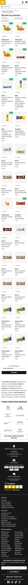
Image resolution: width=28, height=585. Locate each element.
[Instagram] (12, 582)
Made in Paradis (5, 550)
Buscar (9, 6)
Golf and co (4, 543)
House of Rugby (5, 547)
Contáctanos (14, 451)
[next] (27, 419)
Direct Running (5, 536)
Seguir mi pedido (6, 504)
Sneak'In (17, 539)
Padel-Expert (4, 556)
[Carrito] (26, 2)
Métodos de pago (6, 522)
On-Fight (3, 554)
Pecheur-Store (19, 532)
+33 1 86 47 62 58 (14, 456)
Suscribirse (14, 572)
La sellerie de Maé (6, 549)
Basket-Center (5, 532)
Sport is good (18, 543)
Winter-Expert (18, 554)
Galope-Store (5, 541)
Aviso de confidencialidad (8, 526)
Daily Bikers (4, 534)
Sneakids (17, 541)
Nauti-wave (4, 552)
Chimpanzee (5, 40)
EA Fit (17, 66)
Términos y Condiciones (8, 517)
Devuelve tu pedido (14, 480)
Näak (16, 95)
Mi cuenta (4, 500)
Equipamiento (9, 10)
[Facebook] (8, 582)
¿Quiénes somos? (6, 513)
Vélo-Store (17, 552)
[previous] (1, 419)
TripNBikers (18, 550)
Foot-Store (4, 539)
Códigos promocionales (7, 507)
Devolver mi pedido (6, 506)
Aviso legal (4, 520)
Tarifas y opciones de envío (8, 524)
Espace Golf (4, 537)
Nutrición (16, 10)
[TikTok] (16, 582)
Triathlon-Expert (19, 549)
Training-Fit (18, 545)
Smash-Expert (18, 537)
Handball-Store (5, 545)
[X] (19, 582)
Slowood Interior (19, 536)
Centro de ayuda (5, 502)
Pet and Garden (19, 534)
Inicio (3, 10)
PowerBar (18, 129)
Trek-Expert (18, 547)
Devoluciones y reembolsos (9, 518)
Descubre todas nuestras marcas (14, 437)
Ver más (14, 372)
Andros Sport (6, 321)
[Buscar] (6, 6)
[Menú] (2, 6)
